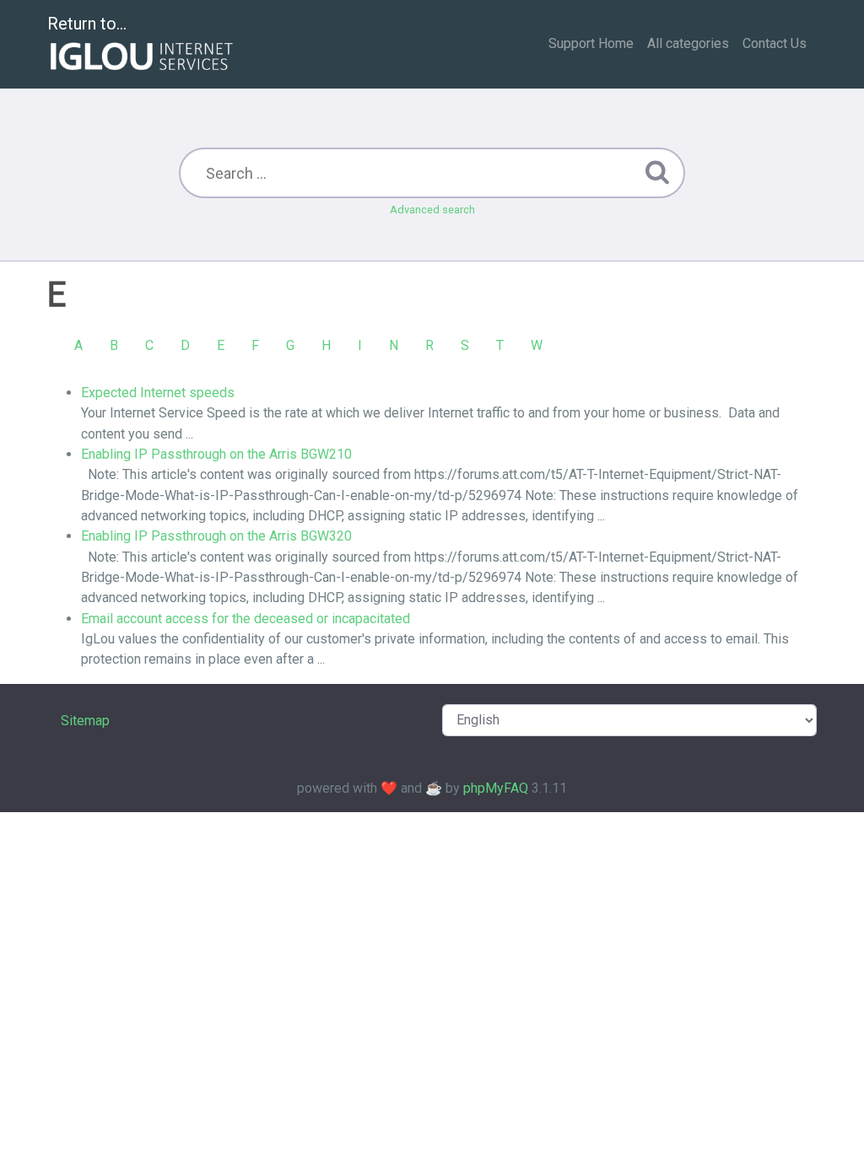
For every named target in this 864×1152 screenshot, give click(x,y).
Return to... (87, 23)
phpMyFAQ (495, 788)
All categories (688, 43)
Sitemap (85, 721)
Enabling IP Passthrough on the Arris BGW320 (216, 536)
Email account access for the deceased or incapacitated (245, 619)
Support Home (591, 43)
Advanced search (432, 209)
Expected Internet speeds (158, 393)
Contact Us (774, 43)
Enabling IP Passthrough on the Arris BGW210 (216, 454)
